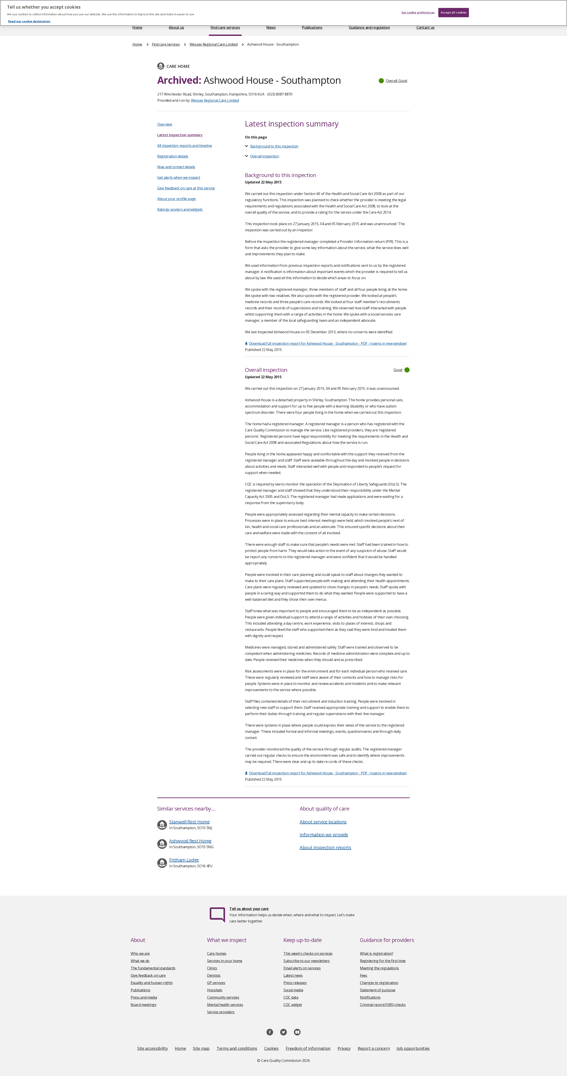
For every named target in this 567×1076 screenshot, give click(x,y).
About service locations (323, 822)
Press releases (295, 982)
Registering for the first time (383, 960)
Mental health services (225, 1004)
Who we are (140, 953)
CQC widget (293, 1004)
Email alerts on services (302, 968)
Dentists (214, 975)
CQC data (291, 997)
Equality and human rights (152, 982)
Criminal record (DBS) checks (383, 1004)
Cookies (271, 1048)
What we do (140, 960)
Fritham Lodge (184, 860)
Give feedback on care (148, 975)
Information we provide (324, 835)
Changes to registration (379, 982)
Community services (223, 997)
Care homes (216, 953)
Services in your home (224, 960)
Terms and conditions (237, 1048)
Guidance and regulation (369, 27)
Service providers (221, 1012)
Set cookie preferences (418, 12)
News (271, 27)
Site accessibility (152, 1048)
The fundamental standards (153, 968)
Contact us (425, 27)
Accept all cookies (453, 12)
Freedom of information (308, 1048)
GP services (216, 982)
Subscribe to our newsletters (307, 960)
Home (137, 27)
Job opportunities (413, 1048)
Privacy (344, 1048)
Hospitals (214, 990)
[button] (393, 80)
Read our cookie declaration (29, 21)
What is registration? (376, 953)
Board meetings (143, 1004)
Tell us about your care (249, 908)
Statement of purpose (377, 990)
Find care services (225, 27)
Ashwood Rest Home (190, 841)
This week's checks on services (308, 953)
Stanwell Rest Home (189, 822)
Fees (363, 975)
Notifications (370, 997)
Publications (312, 27)
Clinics (212, 968)
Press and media (144, 997)
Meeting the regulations (379, 968)
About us (176, 27)
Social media (293, 990)
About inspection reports (325, 847)
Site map (201, 1048)
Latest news (293, 975)
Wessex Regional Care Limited (214, 44)
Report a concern (374, 1048)
